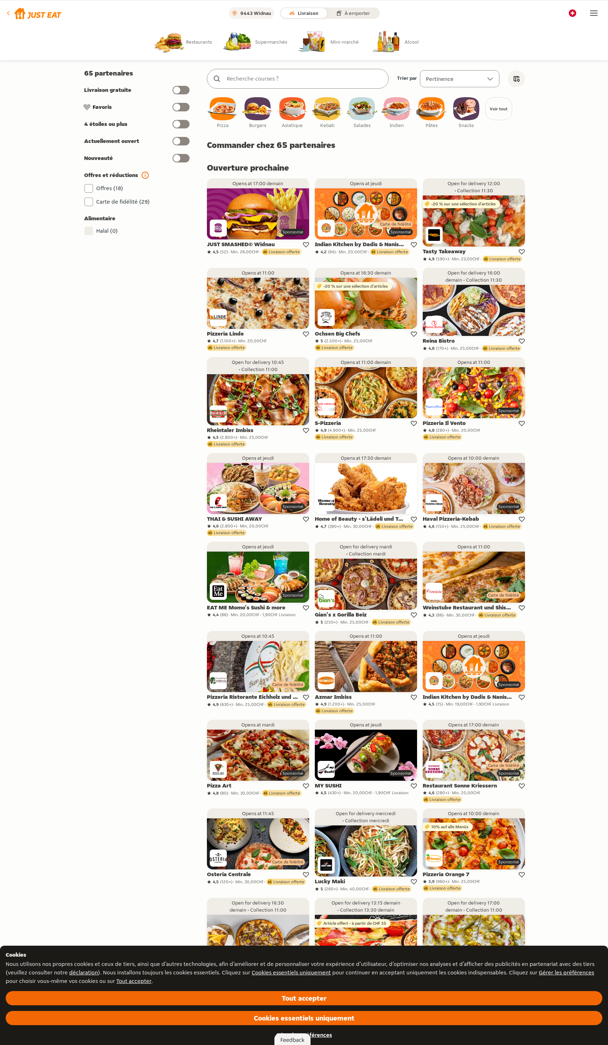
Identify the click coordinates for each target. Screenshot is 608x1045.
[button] (33, 13)
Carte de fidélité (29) (123, 201)
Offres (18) (109, 188)
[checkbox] (223, 113)
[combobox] (305, 78)
